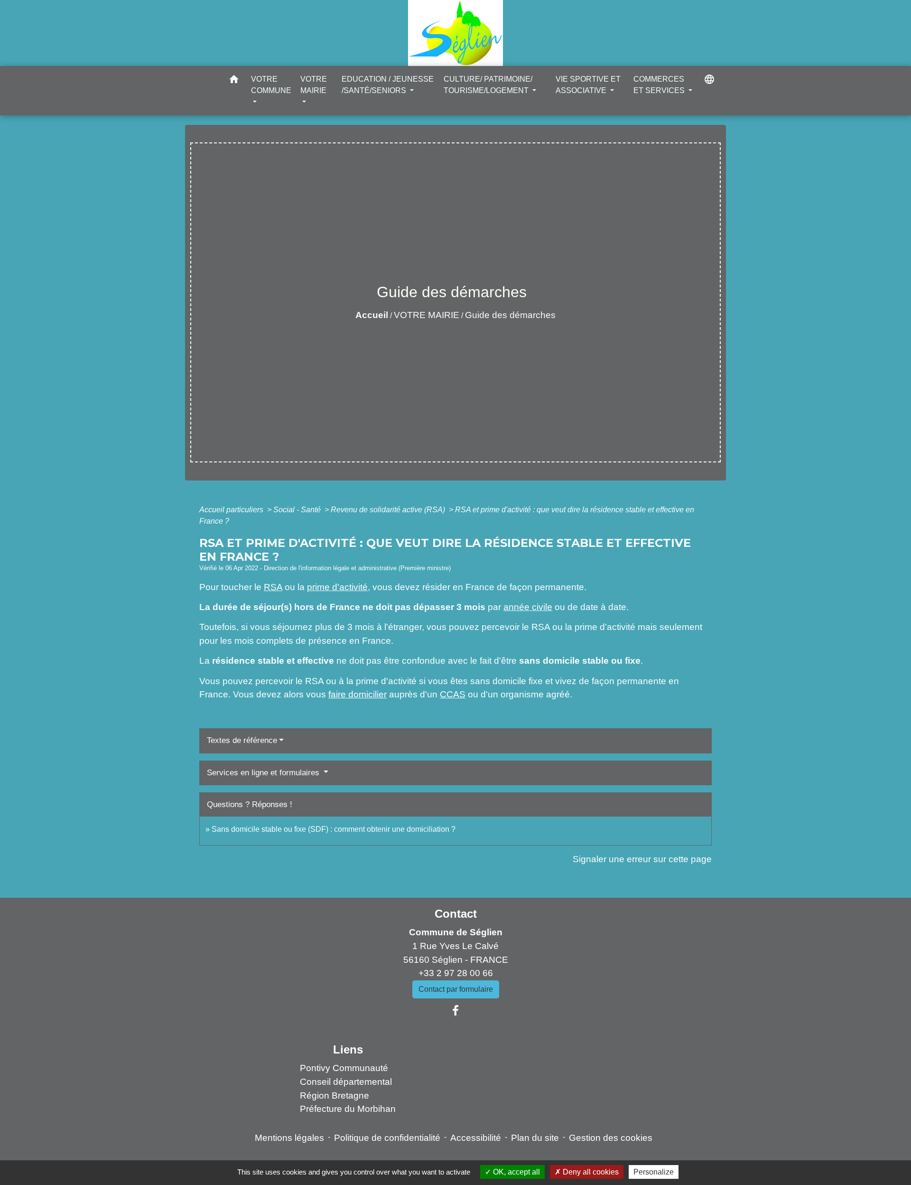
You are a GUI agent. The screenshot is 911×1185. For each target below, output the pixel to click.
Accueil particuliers (232, 510)
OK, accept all (515, 1172)
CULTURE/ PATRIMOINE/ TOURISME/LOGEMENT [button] (488, 84)
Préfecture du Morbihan (348, 1109)
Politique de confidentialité (387, 1138)
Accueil (371, 315)
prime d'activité (337, 587)
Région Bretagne (334, 1095)
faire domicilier (357, 694)
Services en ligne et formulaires (264, 772)
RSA (273, 587)
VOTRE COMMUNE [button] (271, 84)
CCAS (452, 694)
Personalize (653, 1172)
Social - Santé (298, 510)
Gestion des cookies (610, 1138)
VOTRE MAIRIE (426, 315)
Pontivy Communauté (344, 1068)
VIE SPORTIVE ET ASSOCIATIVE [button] (588, 84)
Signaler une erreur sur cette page (642, 859)
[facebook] (455, 1011)
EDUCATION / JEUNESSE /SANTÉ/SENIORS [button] (388, 84)
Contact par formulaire (455, 989)
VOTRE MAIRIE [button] (313, 84)
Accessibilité (475, 1138)
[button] (234, 81)
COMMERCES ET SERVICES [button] (660, 84)
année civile (527, 607)
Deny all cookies (590, 1172)
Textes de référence (242, 740)
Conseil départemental (346, 1082)
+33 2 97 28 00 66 (455, 973)
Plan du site (535, 1138)
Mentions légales (289, 1138)
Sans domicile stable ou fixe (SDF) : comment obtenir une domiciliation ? (334, 829)
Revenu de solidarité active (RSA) (389, 510)
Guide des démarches (510, 315)
